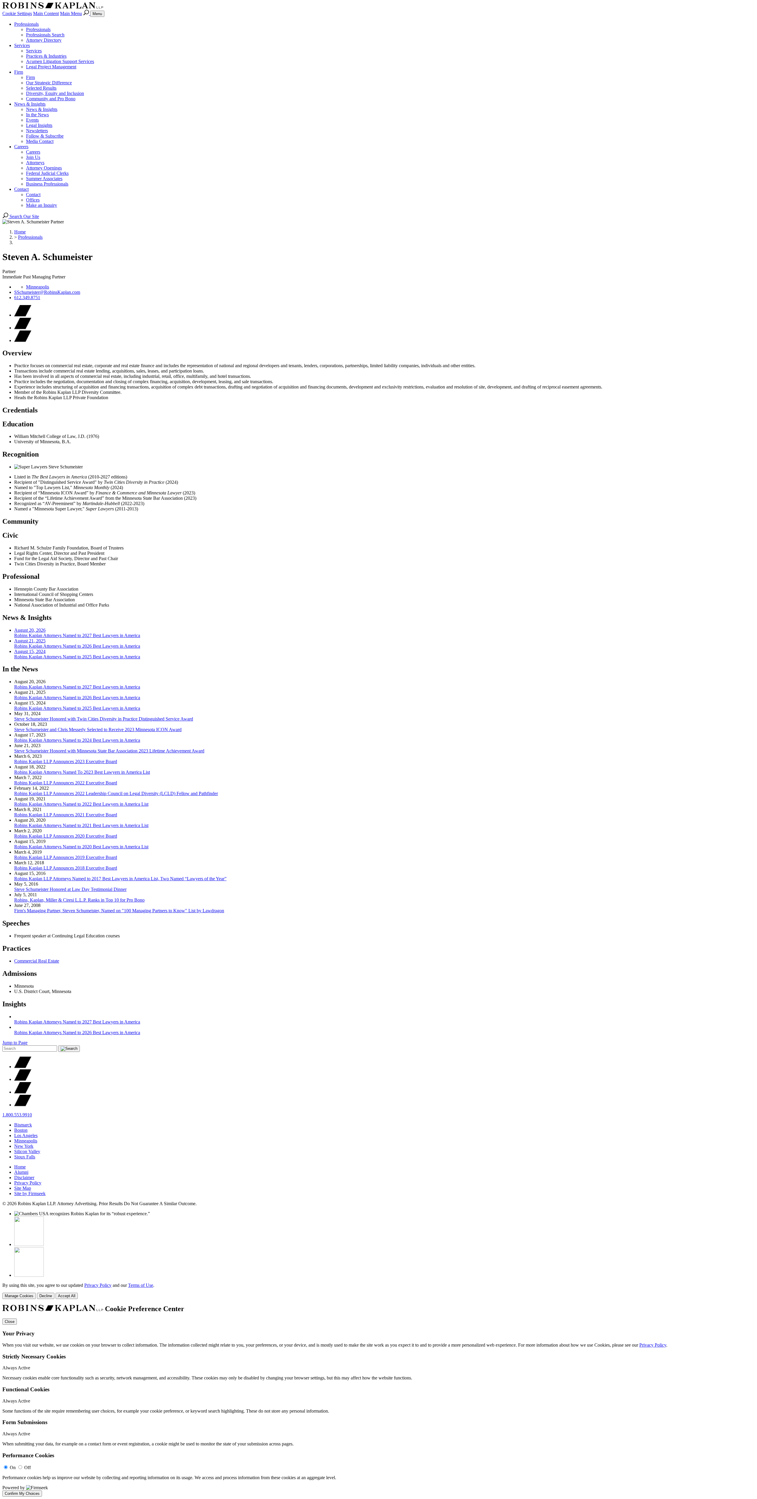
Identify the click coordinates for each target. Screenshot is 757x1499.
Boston (21, 1130)
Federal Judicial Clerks (47, 173)
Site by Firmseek (30, 1193)
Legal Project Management (51, 66)
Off (27, 1467)
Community (20, 521)
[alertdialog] (378, 1401)
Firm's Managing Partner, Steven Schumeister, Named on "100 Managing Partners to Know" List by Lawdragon (119, 910)
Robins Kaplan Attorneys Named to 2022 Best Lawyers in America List (81, 804)
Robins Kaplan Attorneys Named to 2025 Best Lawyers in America (77, 708)
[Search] (86, 13)
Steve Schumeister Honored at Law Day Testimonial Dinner (70, 889)
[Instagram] (22, 1104)
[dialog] (378, 1291)
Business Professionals (47, 183)
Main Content (46, 13)
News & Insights (30, 104)
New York (23, 1146)
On (13, 1467)
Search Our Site (23, 216)
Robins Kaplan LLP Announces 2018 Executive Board (65, 868)
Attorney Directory (44, 40)
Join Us (33, 157)
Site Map (22, 1188)
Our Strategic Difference (49, 82)
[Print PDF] (22, 327)
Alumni (21, 1172)
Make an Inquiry (41, 205)
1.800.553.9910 (17, 1114)
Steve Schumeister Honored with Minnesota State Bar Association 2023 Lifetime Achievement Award (109, 750)
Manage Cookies (19, 1296)
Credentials (20, 410)
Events (32, 120)
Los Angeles (26, 1135)
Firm (18, 72)
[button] (22, 340)
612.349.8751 (27, 297)
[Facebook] (22, 1079)
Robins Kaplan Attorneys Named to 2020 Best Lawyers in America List (81, 846)
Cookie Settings (17, 13)
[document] (378, 1401)
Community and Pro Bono (50, 98)
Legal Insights (39, 125)
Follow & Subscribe (45, 135)
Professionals (26, 24)
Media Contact (40, 141)
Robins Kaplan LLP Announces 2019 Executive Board (65, 857)
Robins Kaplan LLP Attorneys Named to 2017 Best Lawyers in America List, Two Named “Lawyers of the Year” (120, 878)
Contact (21, 189)
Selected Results (41, 88)
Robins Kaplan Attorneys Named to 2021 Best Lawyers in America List (81, 825)
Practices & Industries (46, 56)
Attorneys (35, 162)
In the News (37, 114)
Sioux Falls (24, 1156)
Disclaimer (24, 1177)
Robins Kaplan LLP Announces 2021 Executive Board (65, 814)
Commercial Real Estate (36, 960)
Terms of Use (140, 1285)
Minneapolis (37, 286)
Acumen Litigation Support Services (60, 61)
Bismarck (23, 1124)
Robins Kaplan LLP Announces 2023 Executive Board (65, 761)
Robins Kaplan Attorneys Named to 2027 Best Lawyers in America (77, 686)
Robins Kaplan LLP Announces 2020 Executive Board (65, 836)
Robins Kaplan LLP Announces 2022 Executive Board (65, 782)
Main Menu (71, 13)
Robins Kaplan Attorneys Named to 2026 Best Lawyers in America (77, 697)
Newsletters (37, 130)
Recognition (20, 454)
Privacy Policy (27, 1182)
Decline (45, 1296)
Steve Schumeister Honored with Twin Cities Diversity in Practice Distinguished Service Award (103, 718)
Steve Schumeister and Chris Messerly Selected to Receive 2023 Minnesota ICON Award (98, 729)
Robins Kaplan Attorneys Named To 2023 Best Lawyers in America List (82, 772)
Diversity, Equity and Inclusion (55, 93)
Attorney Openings (44, 167)
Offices (33, 199)
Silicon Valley (27, 1151)
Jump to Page (15, 1042)
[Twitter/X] (22, 1066)
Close (9, 1321)
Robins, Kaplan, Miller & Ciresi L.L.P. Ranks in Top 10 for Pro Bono (79, 899)
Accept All (66, 1296)
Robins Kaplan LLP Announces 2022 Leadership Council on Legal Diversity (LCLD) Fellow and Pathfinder (116, 793)
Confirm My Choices (22, 1493)
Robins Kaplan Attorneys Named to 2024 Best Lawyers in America (77, 740)
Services (22, 45)
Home (20, 231)
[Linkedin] (22, 1092)
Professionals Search (45, 34)
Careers (21, 146)
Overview (17, 353)
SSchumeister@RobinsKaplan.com (47, 292)
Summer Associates (44, 178)
